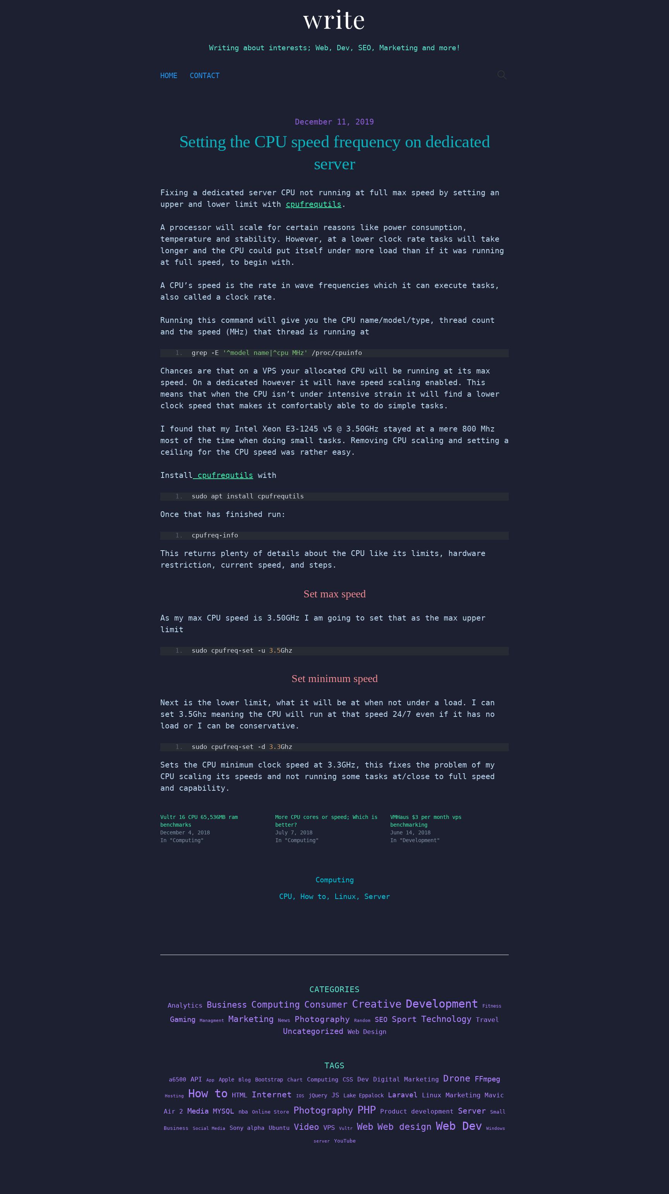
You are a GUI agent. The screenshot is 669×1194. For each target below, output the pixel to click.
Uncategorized (313, 1031)
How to (313, 896)
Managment (212, 1020)
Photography (322, 1019)
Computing (335, 880)
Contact (205, 76)
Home (168, 76)
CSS (348, 1079)
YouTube (345, 1141)
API (196, 1079)
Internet (272, 1094)
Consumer (326, 1005)
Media (198, 1111)
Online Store (270, 1112)
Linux (345, 896)
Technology (446, 1019)
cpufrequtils (313, 204)
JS (335, 1095)
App (210, 1080)
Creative (376, 1004)
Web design (404, 1127)
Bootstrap (269, 1079)
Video (306, 1127)
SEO (381, 1019)
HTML (239, 1095)
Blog (244, 1080)
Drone (456, 1078)
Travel (487, 1019)
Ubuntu (279, 1127)
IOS (300, 1095)
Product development (417, 1111)
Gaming (183, 1019)
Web (365, 1126)
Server (377, 896)
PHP (366, 1110)
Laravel (403, 1095)
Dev (363, 1079)
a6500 (177, 1079)
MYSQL (223, 1111)
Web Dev (459, 1126)
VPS (329, 1127)
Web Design (367, 1031)
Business (227, 1005)
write (334, 18)
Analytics (185, 1005)
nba (243, 1112)
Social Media (209, 1128)
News (284, 1020)
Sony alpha (247, 1127)
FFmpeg (487, 1079)
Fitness (491, 1006)
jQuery (318, 1095)
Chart (295, 1080)
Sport (404, 1019)
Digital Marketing (406, 1079)
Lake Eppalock (363, 1095)
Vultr (346, 1128)
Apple (226, 1079)
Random (362, 1020)
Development (442, 1003)
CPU (285, 896)
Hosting (174, 1095)
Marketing (251, 1019)
